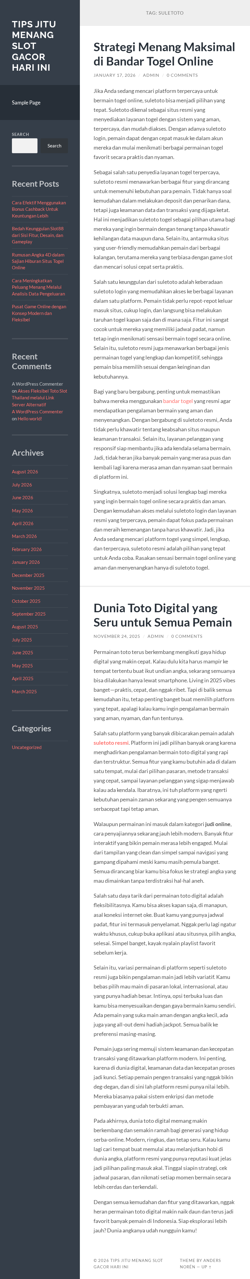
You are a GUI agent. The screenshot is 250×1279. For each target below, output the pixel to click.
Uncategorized (26, 747)
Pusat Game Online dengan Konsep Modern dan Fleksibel (39, 313)
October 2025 (26, 601)
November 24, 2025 (117, 636)
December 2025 (28, 575)
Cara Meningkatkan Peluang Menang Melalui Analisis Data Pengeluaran (38, 287)
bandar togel (178, 400)
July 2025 (22, 639)
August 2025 (25, 626)
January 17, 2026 (115, 75)
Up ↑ (207, 1266)
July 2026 (22, 484)
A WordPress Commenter (37, 411)
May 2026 (22, 510)
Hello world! (30, 418)
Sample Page (26, 102)
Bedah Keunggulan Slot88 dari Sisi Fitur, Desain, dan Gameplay (38, 235)
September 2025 (29, 614)
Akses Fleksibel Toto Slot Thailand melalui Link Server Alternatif (39, 398)
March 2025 (24, 691)
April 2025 (23, 678)
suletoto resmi (111, 742)
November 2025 (28, 588)
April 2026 (23, 523)
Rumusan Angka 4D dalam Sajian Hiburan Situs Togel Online (38, 261)
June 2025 (22, 652)
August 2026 (25, 471)
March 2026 (24, 536)
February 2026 (27, 549)
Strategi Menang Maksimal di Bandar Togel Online (164, 53)
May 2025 (22, 665)
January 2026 (26, 562)
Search (20, 134)
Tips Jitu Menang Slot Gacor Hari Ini (34, 46)
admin (151, 75)
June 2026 (22, 497)
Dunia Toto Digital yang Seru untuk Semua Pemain (163, 614)
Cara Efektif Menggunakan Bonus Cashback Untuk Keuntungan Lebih (39, 209)
